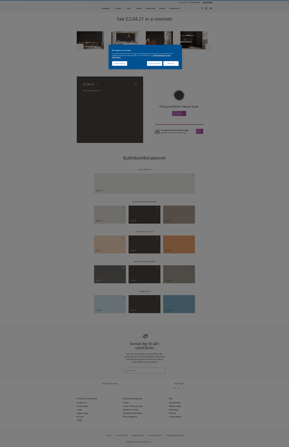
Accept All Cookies (154, 63)
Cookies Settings (119, 63)
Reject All (171, 63)
